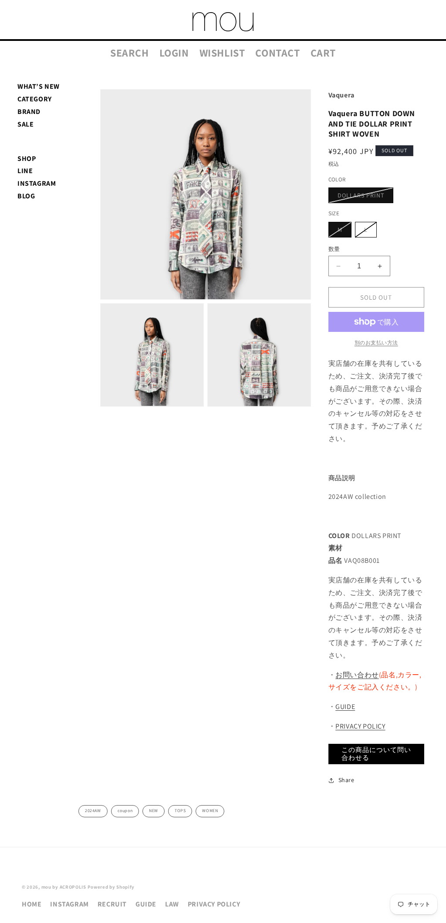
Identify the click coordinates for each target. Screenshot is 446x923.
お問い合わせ (357, 674)
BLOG (26, 196)
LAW (172, 904)
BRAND (29, 111)
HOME (31, 904)
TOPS (180, 810)
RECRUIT (112, 904)
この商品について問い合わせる (376, 754)
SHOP (26, 158)
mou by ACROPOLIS (63, 887)
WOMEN (210, 810)
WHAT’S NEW (38, 86)
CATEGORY (34, 99)
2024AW (93, 810)
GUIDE (345, 706)
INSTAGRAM (36, 183)
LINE (25, 170)
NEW (153, 810)
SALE (25, 124)
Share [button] (346, 780)
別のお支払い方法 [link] (376, 342)
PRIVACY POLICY (360, 726)
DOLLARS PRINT (364, 197)
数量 (334, 249)
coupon (125, 810)
